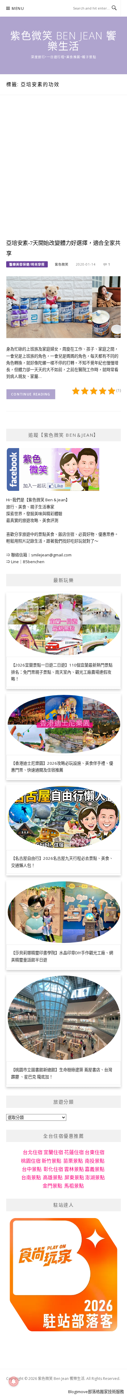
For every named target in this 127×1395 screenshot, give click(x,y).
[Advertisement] (63, 173)
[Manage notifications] (13, 1381)
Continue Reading (31, 394)
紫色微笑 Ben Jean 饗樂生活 (63, 41)
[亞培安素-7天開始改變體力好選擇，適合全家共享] (63, 307)
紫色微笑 (61, 264)
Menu (18, 8)
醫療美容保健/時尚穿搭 (27, 264)
